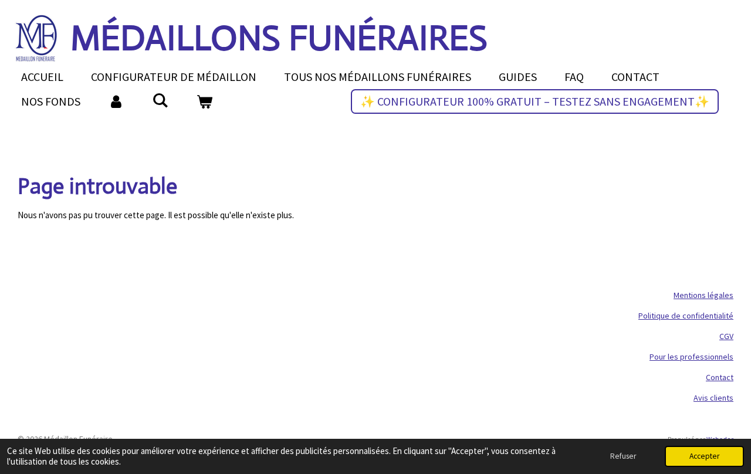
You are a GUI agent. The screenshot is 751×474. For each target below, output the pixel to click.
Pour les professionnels (691, 356)
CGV (726, 336)
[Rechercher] (160, 100)
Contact (719, 377)
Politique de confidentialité (685, 315)
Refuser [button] (623, 456)
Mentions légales (703, 295)
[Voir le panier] (204, 101)
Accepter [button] (704, 456)
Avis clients (713, 397)
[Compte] (116, 101)
